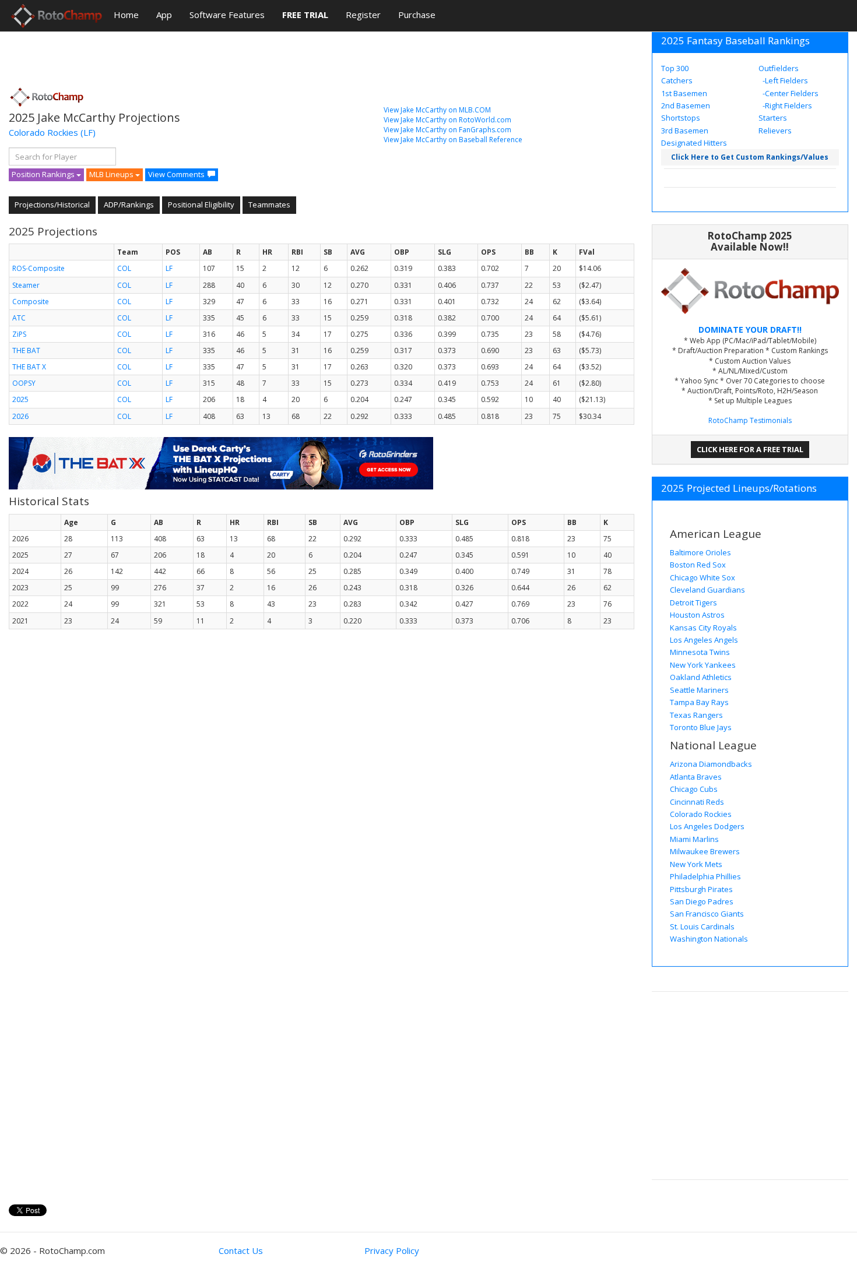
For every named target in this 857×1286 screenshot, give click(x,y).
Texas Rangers (696, 715)
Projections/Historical (52, 204)
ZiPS (19, 334)
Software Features (227, 14)
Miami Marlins (694, 839)
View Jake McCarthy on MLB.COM (437, 110)
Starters (772, 117)
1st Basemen (684, 93)
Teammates (269, 204)
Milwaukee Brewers (705, 851)
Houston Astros (697, 614)
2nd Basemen (685, 105)
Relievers (775, 130)
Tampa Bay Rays (699, 702)
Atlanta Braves (696, 776)
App (164, 14)
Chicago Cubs (694, 789)
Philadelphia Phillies (705, 876)
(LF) (88, 132)
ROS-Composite (38, 268)
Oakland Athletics (701, 677)
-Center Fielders (790, 93)
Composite (30, 301)
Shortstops (680, 117)
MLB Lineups (112, 174)
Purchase (416, 14)
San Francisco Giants (707, 913)
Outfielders (778, 68)
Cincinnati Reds (697, 802)
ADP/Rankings (129, 204)
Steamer (26, 285)
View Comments (176, 174)
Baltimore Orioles (700, 552)
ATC (19, 318)
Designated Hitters (694, 143)
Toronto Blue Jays (701, 727)
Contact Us (241, 1250)
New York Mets (696, 864)
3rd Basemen (684, 130)
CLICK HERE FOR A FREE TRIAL (750, 449)
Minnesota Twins (700, 652)
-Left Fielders (784, 80)
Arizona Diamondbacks (711, 764)
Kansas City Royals (703, 627)
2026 (20, 416)
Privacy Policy (391, 1250)
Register (363, 14)
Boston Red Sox (698, 564)
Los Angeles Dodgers (707, 826)
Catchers (677, 80)
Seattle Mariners (699, 690)
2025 (20, 399)
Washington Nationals (709, 938)
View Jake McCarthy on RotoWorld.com (447, 120)
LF (169, 268)
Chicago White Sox (702, 577)
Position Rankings (44, 174)
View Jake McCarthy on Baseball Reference (453, 140)
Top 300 (675, 68)
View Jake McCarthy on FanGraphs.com (447, 130)
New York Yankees (703, 665)
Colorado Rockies (43, 132)
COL (124, 268)
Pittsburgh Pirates (701, 889)
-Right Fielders (786, 105)
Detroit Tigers (693, 602)
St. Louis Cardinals (702, 926)
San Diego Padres (701, 901)
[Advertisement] (221, 55)
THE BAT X (29, 367)
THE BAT (26, 350)
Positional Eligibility (201, 204)
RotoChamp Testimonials (750, 420)
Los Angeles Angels (704, 640)
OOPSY (24, 383)
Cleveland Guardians (707, 589)
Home (126, 14)
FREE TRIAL (305, 14)
